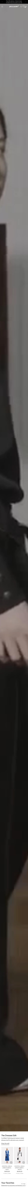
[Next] (25, 2)
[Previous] (2, 2)
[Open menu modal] (2, 6)
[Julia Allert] (14, 6)
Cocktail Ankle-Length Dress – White (19, 1167)
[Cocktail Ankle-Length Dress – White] (19, 1155)
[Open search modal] (21, 6)
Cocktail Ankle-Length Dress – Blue (7, 1167)
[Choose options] (11, 1162)
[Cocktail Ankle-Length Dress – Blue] (7, 1155)
